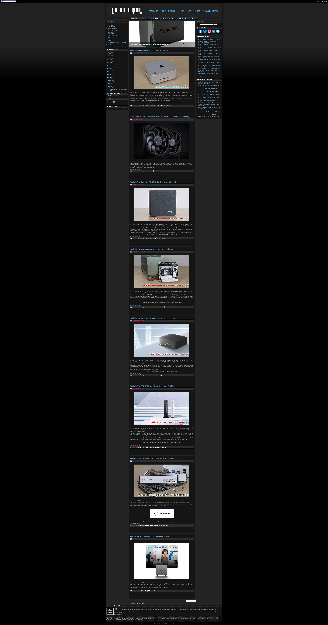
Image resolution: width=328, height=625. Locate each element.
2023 (109, 74)
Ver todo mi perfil (118, 614)
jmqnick (172, 623)
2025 (109, 77)
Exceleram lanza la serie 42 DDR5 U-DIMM (208, 73)
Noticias (140, 171)
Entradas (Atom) (140, 603)
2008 (109, 52)
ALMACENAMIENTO (112, 26)
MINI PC (109, 37)
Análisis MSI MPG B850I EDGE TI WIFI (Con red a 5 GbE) (153, 249)
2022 (109, 73)
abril (110, 84)
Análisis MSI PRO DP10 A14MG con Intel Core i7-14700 (152, 386)
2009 (109, 53)
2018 (109, 67)
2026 (109, 79)
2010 (109, 55)
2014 (109, 61)
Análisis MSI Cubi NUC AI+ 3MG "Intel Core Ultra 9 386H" (153, 182)
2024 (109, 76)
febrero (111, 81)
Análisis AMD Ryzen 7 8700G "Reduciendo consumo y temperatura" (208, 83)
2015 (109, 62)
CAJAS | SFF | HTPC (112, 30)
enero (110, 80)
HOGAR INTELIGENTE (113, 35)
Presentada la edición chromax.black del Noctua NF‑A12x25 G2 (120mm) (159, 117)
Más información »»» (135, 104)
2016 (109, 64)
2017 (109, 65)
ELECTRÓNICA (111, 32)
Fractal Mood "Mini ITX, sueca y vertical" (207, 87)
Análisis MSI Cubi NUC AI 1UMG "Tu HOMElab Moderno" (153, 318)
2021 (109, 71)
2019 (109, 68)
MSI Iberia (166, 371)
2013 (109, 59)
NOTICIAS (110, 40)
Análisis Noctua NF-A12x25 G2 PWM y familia (208, 68)
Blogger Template (157, 623)
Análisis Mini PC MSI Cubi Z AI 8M (205, 61)
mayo (110, 86)
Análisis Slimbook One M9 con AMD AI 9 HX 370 (149, 50)
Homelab (152, 105)
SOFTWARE (110, 44)
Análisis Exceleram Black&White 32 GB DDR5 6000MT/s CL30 (155, 458)
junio (110, 87)
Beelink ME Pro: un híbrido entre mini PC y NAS (149, 536)
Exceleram (159, 521)
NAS (145, 590)
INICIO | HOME (111, 25)
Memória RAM (154, 525)
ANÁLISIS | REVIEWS (113, 28)
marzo (110, 83)
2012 (109, 58)
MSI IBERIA (166, 234)
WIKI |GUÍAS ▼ (111, 46)
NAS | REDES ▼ (111, 39)
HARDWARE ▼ (111, 33)
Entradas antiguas (191, 600)
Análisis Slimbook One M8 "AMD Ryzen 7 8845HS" (209, 85)
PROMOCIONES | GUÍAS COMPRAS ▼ (117, 42)
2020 (109, 70)
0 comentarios (167, 105)
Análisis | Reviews (143, 105)
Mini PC (157, 105)
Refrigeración (148, 171)
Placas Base (159, 307)
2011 (109, 56)
